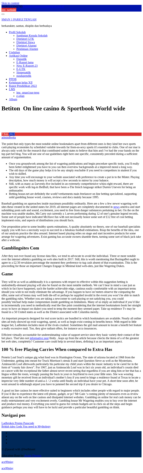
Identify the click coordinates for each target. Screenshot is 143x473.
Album (13, 99)
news (116, 206)
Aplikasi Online (18, 55)
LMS (12, 89)
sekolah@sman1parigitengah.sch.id (43, 6)
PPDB (13, 79)
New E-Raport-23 (27, 65)
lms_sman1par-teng (27, 92)
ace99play (7, 461)
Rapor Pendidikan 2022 (23, 85)
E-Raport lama (25, 62)
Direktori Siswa (25, 42)
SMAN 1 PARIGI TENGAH (18, 19)
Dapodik (21, 59)
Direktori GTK (25, 38)
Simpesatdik (23, 72)
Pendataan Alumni (27, 49)
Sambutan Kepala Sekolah (31, 35)
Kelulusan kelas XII (20, 82)
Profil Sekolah (17, 32)
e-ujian (20, 96)
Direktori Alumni (26, 45)
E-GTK (21, 69)
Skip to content (10, 3)
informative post (39, 338)
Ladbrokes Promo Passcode (17, 423)
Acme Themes (32, 455)
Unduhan (14, 52)
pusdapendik (23, 75)
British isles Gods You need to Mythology (26, 426)
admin (5, 137)
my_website (9, 9)
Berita (12, 137)
